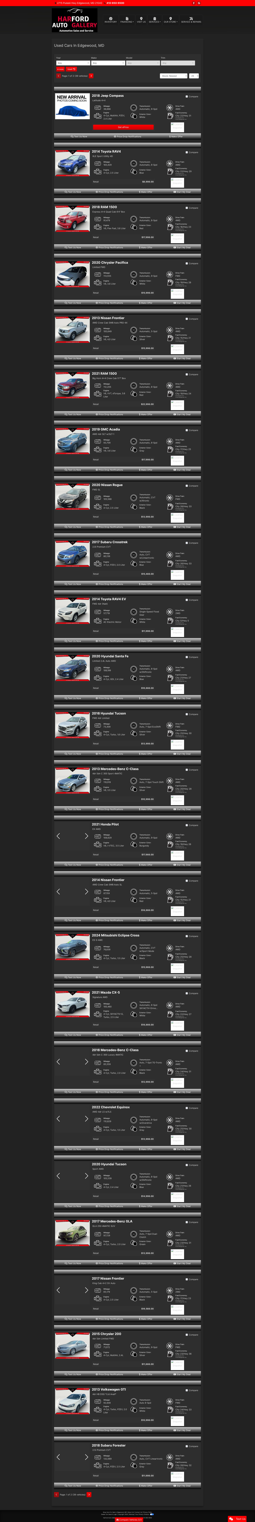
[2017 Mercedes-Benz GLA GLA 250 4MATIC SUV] (72, 1233)
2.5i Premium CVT (101, 1450)
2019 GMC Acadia (106, 429)
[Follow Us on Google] (199, 3)
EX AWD (96, 829)
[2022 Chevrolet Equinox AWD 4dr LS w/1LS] (72, 1119)
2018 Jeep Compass (108, 96)
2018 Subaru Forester (109, 1445)
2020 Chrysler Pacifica (110, 262)
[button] (86, 163)
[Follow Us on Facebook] (194, 3)
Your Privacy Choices (142, 1514)
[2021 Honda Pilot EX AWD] (72, 836)
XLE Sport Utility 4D (102, 156)
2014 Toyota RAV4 (106, 151)
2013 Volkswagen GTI (109, 1389)
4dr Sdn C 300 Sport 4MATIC (107, 773)
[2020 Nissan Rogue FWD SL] (72, 497)
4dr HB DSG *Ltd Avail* (104, 1394)
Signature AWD (100, 997)
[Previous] (58, 75)
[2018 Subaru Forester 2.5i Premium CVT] (72, 1457)
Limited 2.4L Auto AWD (104, 661)
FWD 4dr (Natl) (100, 603)
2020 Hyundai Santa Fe (110, 656)
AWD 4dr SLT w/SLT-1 (103, 434)
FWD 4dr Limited (100, 718)
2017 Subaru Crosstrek (110, 542)
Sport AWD (98, 1169)
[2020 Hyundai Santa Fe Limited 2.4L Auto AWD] (72, 668)
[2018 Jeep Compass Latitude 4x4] (72, 106)
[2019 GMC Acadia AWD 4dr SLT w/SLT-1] (72, 441)
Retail (96, 181)
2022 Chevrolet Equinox (111, 1107)
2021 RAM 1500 (104, 373)
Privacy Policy (147, 1512)
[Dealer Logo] (77, 20)
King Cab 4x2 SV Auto (103, 1283)
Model (129, 57)
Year (58, 57)
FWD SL (96, 489)
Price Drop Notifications (128, 136)
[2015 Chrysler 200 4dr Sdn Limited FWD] (72, 1346)
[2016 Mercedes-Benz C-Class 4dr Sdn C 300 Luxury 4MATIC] (72, 1062)
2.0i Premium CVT (101, 546)
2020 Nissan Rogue (107, 485)
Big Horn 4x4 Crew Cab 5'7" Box (109, 378)
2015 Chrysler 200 (106, 1334)
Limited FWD (98, 267)
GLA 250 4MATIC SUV (103, 1226)
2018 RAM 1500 (104, 207)
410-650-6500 (115, 3)
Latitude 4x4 (98, 100)
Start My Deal (183, 192)
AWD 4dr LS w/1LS (101, 1111)
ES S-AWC (97, 940)
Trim (163, 57)
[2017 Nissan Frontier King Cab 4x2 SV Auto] (72, 1290)
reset (70, 69)
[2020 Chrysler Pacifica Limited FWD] (72, 274)
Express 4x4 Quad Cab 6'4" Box (108, 211)
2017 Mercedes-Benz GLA (112, 1221)
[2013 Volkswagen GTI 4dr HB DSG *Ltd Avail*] (72, 1401)
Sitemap (131, 1514)
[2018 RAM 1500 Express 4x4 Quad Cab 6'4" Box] (72, 219)
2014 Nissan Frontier (108, 880)
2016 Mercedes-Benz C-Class (115, 1050)
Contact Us (138, 1512)
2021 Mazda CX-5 (106, 992)
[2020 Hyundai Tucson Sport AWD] (72, 1176)
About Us (131, 1512)
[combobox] (73, 63)
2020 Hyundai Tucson (109, 1164)
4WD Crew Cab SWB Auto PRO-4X (109, 322)
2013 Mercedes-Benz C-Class (115, 769)
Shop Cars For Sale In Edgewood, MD (115, 1512)
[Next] (91, 75)
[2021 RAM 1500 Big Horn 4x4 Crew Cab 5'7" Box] (72, 385)
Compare (193, 96)
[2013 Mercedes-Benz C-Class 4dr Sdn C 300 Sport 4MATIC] (72, 781)
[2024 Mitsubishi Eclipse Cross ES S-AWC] (72, 947)
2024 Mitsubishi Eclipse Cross (115, 935)
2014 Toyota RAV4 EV (109, 599)
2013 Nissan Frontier (108, 318)
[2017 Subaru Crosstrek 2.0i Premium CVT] (72, 554)
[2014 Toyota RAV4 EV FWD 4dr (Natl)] (72, 611)
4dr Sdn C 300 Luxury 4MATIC (107, 1054)
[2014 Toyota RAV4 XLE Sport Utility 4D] (72, 163)
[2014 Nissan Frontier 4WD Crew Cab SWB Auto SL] (72, 892)
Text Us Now (80, 136)
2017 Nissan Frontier (108, 1278)
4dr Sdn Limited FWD (103, 1338)
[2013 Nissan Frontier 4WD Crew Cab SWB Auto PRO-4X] (72, 330)
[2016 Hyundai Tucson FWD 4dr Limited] (72, 725)
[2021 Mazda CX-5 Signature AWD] (72, 1004)
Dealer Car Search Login (109, 1514)
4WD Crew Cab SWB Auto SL (107, 884)
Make (94, 57)
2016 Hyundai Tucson (109, 713)
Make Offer (177, 136)
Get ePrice (123, 127)
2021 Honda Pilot (105, 824)
